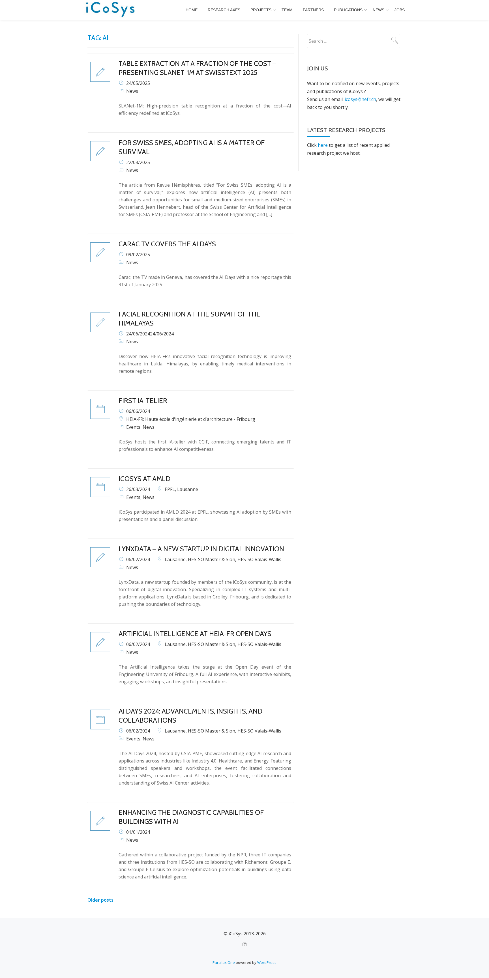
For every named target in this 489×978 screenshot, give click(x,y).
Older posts (100, 900)
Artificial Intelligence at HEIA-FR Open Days (195, 634)
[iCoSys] (110, 10)
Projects (260, 10)
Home (192, 10)
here (323, 145)
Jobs (399, 10)
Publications (348, 10)
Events (133, 427)
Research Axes (224, 10)
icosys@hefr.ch (360, 99)
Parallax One (224, 962)
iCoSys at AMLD (144, 479)
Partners (313, 10)
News (378, 10)
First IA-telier (143, 401)
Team (287, 10)
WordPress (266, 962)
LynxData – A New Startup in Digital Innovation (201, 549)
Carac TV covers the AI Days (167, 244)
